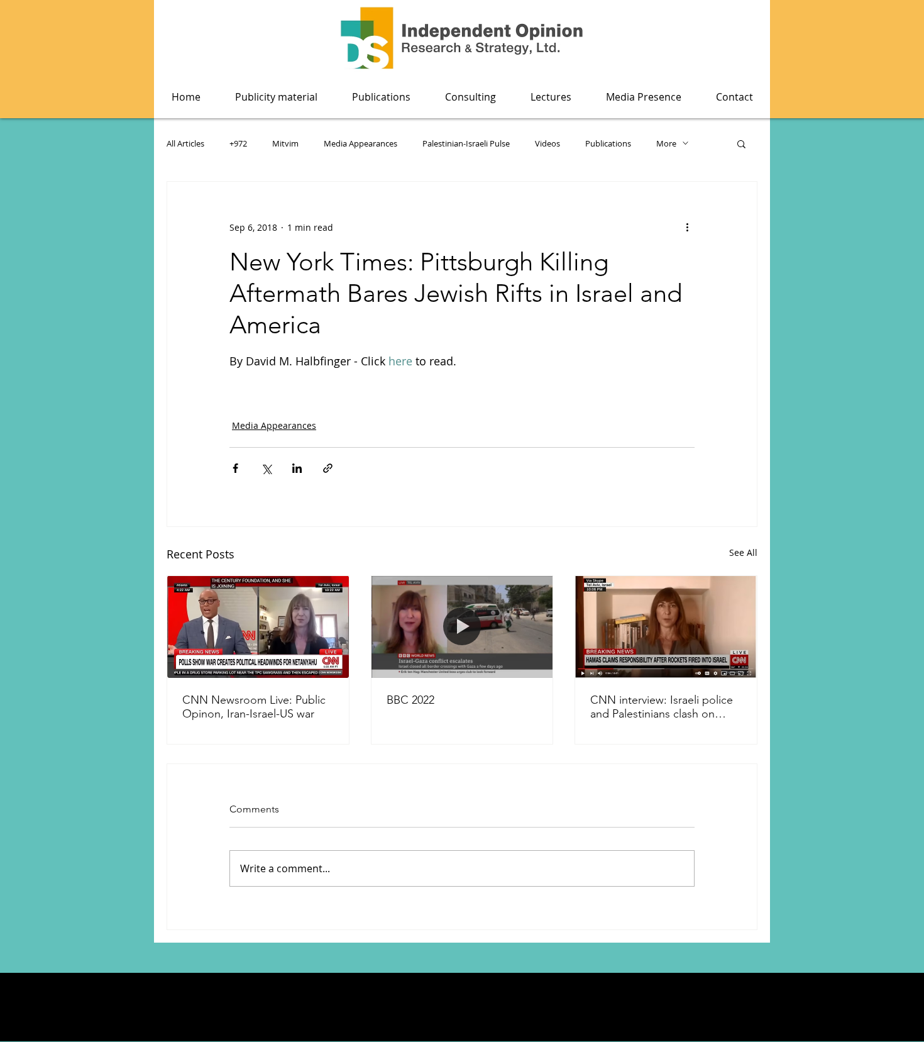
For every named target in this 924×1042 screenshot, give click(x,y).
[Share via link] (328, 468)
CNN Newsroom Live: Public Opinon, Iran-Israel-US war (254, 707)
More (666, 143)
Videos (547, 143)
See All (743, 552)
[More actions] (687, 227)
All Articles (185, 143)
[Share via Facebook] (235, 468)
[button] (380, 96)
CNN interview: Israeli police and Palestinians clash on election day (661, 707)
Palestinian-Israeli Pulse (466, 143)
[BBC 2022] (462, 627)
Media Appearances (360, 143)
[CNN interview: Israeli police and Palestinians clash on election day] (666, 627)
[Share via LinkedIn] (297, 468)
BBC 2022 (410, 700)
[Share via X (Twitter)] (266, 468)
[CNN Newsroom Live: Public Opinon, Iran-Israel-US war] (258, 627)
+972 (238, 143)
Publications (608, 143)
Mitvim (285, 143)
